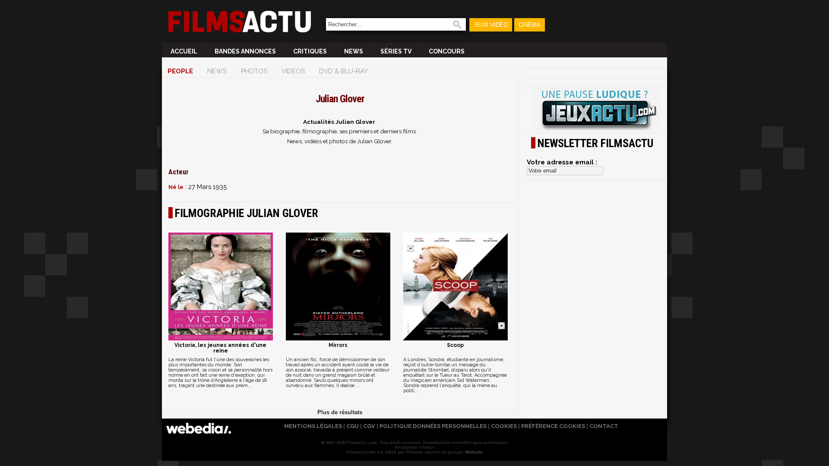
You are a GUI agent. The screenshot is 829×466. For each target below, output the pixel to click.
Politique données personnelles (433, 426)
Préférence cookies (553, 426)
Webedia (473, 452)
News (353, 51)
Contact (603, 426)
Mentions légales (313, 426)
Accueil (184, 51)
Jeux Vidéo (491, 25)
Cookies (504, 426)
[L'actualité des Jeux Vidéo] (596, 110)
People (180, 71)
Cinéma (530, 25)
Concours (447, 51)
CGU (352, 426)
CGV (369, 426)
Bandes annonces (245, 51)
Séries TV (395, 51)
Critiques (310, 51)
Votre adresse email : (562, 162)
